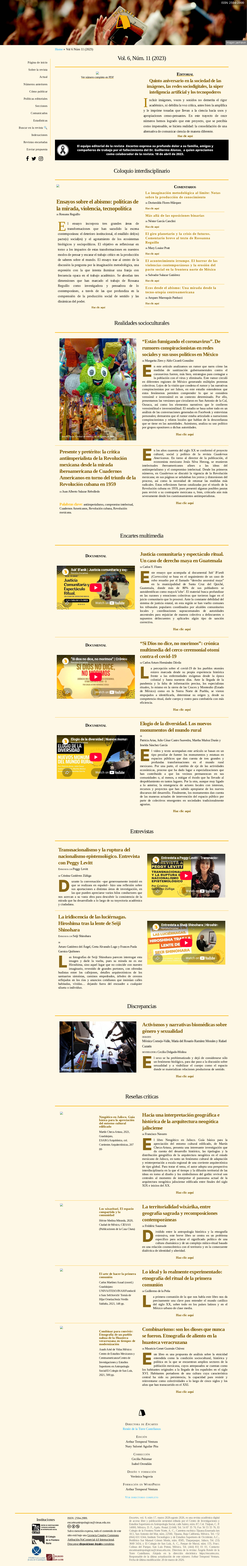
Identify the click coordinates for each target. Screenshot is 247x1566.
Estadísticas (40, 120)
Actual (43, 76)
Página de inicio (38, 62)
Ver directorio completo (141, 1497)
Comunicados (39, 113)
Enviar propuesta (37, 149)
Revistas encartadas (36, 142)
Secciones (41, 105)
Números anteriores (36, 84)
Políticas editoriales (36, 98)
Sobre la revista (38, 69)
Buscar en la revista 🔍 (33, 127)
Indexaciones (39, 134)
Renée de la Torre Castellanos (142, 1429)
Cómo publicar (38, 91)
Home (59, 49)
